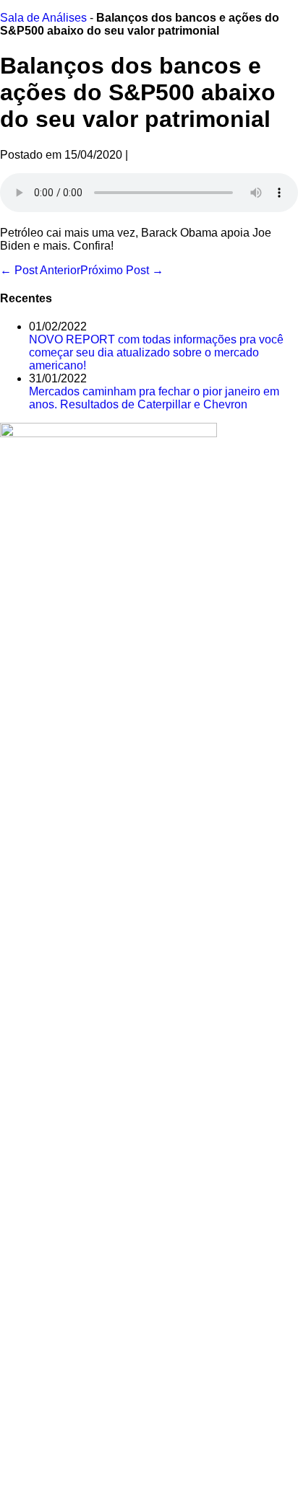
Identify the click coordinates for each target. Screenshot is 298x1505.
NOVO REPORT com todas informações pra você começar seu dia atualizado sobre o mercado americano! (156, 352)
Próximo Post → (121, 270)
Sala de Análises (43, 18)
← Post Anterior (40, 270)
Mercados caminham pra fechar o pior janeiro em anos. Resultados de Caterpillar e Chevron (154, 398)
